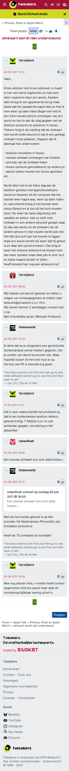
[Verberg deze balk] (65, 14)
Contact (9, 675)
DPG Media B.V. (51, 757)
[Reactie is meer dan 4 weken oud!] (14, 72)
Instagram (15, 726)
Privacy (8, 692)
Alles (33, 31)
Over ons (24, 675)
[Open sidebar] (66, 22)
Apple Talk (19, 622)
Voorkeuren (26, 698)
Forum (6, 622)
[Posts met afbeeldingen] (41, 31)
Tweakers (9, 757)
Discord (14, 738)
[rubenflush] (13, 442)
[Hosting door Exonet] (20, 650)
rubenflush (26, 441)
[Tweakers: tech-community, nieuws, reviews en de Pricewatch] (23, 4)
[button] (5, 4)
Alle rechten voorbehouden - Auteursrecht (32, 761)
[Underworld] (13, 328)
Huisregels (10, 680)
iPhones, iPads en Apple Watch (23, 23)
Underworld (27, 327)
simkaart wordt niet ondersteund (33, 625)
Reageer (59, 615)
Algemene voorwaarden (20, 686)
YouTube (14, 720)
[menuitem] (46, 4)
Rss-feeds (15, 732)
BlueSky (14, 714)
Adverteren (11, 669)
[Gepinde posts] (56, 31)
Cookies (9, 698)
